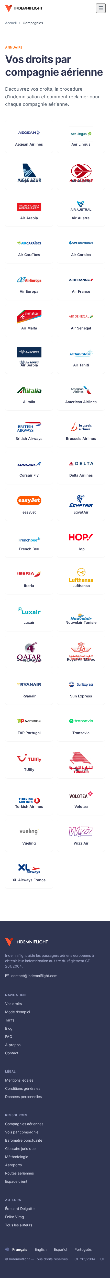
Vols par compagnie (21, 1132)
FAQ (8, 1036)
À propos (12, 1045)
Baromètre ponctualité (23, 1140)
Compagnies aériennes (24, 1124)
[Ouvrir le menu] (101, 8)
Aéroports (13, 1165)
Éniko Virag (14, 1217)
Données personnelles (23, 1096)
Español (60, 1249)
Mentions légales (19, 1080)
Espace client (16, 1181)
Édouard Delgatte (20, 1208)
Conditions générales (22, 1088)
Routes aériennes (19, 1173)
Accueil (11, 23)
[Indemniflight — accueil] (23, 8)
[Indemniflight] (26, 942)
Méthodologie (16, 1156)
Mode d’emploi (17, 1012)
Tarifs (9, 1020)
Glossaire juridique (20, 1148)
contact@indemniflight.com (34, 975)
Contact (11, 1053)
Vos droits (13, 1003)
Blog (9, 1028)
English (41, 1249)
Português (83, 1249)
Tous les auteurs (18, 1225)
